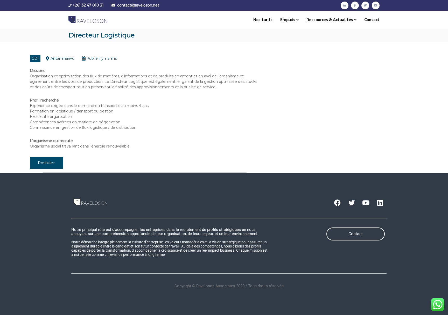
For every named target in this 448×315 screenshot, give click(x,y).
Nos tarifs (262, 19)
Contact (372, 19)
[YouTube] (376, 5)
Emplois (287, 19)
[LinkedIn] (344, 5)
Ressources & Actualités (329, 19)
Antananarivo (62, 58)
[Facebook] (355, 5)
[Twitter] (365, 5)
